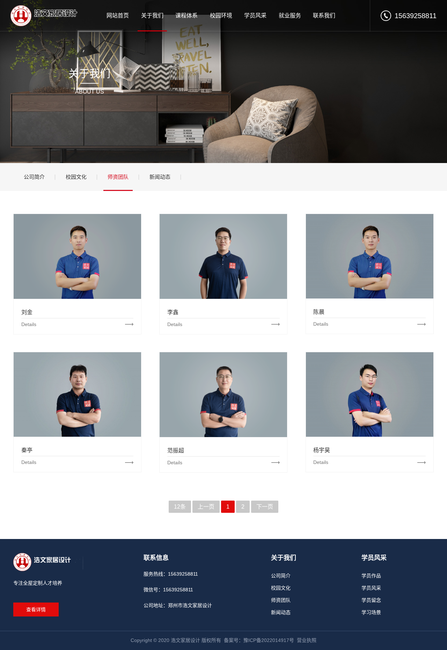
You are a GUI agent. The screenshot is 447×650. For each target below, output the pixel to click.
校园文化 (76, 177)
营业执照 (306, 640)
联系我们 (324, 16)
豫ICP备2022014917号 (268, 640)
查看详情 (36, 609)
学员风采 (255, 16)
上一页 (206, 507)
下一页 (264, 507)
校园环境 (221, 16)
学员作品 (371, 575)
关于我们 (152, 16)
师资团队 (118, 177)
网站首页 (118, 16)
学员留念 (371, 600)
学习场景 (371, 612)
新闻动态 (159, 177)
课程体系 (186, 16)
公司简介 (34, 177)
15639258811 (416, 16)
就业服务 (290, 16)
